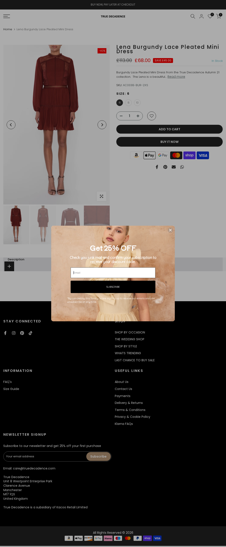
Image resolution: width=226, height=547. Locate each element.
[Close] (170, 230)
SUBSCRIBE (113, 286)
